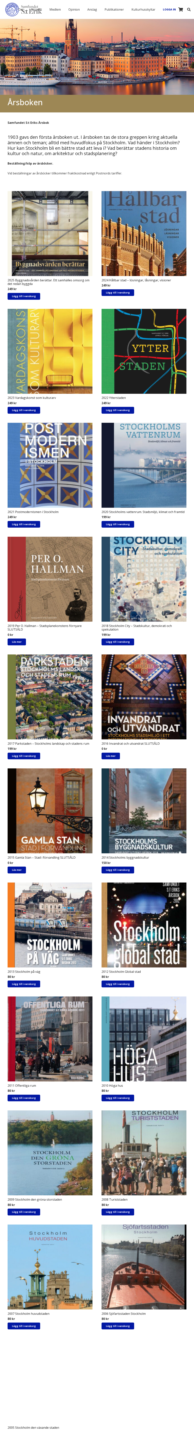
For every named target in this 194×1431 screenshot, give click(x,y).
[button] (25, 9)
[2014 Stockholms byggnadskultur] (144, 810)
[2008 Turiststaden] (144, 1152)
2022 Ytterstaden (114, 398)
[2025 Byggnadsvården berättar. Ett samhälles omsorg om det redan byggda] (50, 233)
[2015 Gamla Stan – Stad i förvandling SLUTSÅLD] (50, 810)
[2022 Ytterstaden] (144, 351)
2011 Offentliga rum (22, 1085)
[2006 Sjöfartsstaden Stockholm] (144, 1267)
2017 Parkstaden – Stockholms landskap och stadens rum (48, 743)
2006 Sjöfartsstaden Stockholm (124, 1314)
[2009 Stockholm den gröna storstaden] (50, 1152)
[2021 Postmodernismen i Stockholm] (50, 465)
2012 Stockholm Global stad (121, 972)
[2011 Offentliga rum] (50, 1038)
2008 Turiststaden (115, 1199)
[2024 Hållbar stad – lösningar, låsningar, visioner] (144, 233)
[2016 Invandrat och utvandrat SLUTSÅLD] (144, 696)
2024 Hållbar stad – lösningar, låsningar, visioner (136, 280)
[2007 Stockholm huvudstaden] (50, 1267)
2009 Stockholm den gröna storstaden (35, 1199)
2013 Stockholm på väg (24, 972)
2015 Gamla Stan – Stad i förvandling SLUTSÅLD (42, 857)
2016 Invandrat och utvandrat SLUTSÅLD (131, 743)
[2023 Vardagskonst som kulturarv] (50, 351)
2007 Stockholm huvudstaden (28, 1314)
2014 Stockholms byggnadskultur (125, 857)
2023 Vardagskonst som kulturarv (32, 398)
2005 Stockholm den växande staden (33, 1428)
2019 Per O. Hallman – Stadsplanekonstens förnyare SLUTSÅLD (45, 628)
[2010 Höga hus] (144, 1038)
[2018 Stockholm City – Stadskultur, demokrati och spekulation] (144, 579)
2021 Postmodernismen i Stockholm (33, 512)
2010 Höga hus (112, 1085)
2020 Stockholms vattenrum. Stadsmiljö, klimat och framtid (143, 512)
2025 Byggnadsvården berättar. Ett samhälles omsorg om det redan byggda (48, 282)
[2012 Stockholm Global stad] (144, 925)
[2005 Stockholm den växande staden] (50, 1380)
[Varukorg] (180, 9)
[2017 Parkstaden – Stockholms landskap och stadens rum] (50, 696)
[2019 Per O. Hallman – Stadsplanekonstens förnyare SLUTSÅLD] (50, 579)
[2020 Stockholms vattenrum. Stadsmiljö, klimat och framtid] (144, 465)
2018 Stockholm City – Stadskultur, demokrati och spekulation (137, 628)
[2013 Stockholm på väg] (50, 925)
